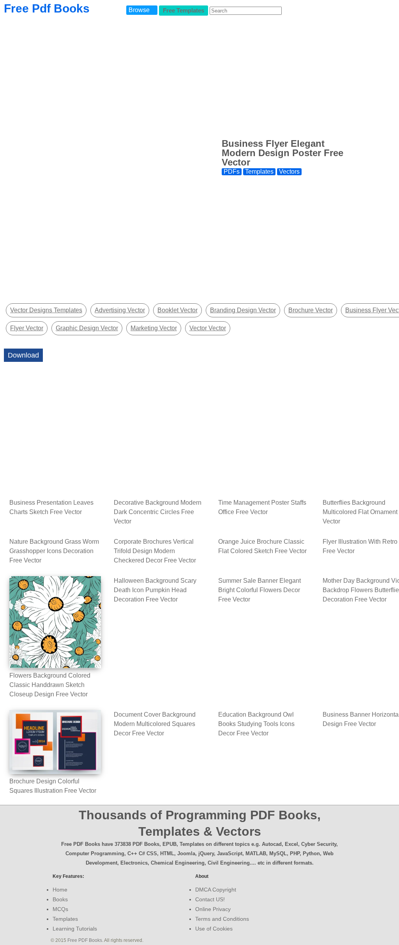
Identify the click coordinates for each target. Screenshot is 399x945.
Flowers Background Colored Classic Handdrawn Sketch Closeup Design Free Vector (49, 685)
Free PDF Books (84, 940)
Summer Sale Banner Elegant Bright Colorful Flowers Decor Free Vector (259, 590)
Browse (139, 10)
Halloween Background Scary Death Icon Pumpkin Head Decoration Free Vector (155, 590)
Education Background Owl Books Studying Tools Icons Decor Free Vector (256, 724)
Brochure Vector (310, 310)
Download (23, 355)
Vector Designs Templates (46, 310)
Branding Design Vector (243, 310)
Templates (259, 171)
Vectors (289, 171)
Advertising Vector (120, 310)
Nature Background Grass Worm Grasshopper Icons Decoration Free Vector (54, 551)
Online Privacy (213, 909)
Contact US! (210, 899)
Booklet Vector (177, 310)
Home (60, 889)
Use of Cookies (214, 928)
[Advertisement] (287, 240)
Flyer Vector (26, 328)
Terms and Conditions (222, 919)
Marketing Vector (154, 328)
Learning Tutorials (75, 928)
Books (60, 899)
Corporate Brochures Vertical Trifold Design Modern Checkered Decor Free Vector (155, 551)
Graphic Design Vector (87, 328)
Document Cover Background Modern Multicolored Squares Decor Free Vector (155, 724)
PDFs (232, 171)
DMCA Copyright (215, 889)
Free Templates (183, 10)
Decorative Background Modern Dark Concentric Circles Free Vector (157, 512)
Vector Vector (207, 328)
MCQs (60, 909)
